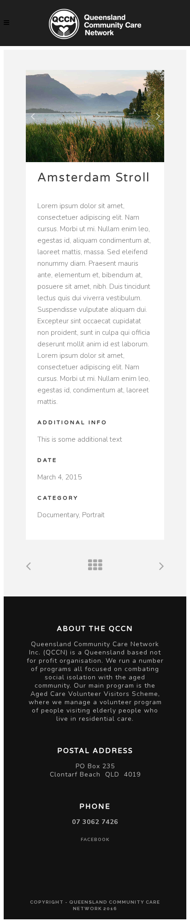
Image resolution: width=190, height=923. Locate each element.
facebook (95, 839)
